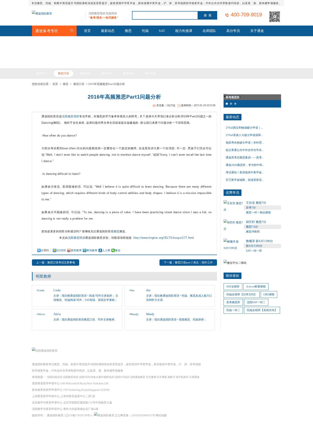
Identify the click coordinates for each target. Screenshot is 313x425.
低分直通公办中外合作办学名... (245, 150)
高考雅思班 (233, 302)
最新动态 (108, 31)
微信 (117, 250)
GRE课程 (268, 294)
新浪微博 (76, 250)
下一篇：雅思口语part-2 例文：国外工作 (188, 262)
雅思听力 (41, 73)
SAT (162, 31)
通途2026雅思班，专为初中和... (245, 165)
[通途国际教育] (42, 13)
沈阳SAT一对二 (256, 302)
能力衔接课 (183, 31)
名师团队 (209, 31)
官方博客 (162, 377)
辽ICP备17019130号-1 (78, 415)
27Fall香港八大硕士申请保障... (244, 135)
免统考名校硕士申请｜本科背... (245, 142)
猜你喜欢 (232, 275)
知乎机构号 (182, 377)
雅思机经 (128, 73)
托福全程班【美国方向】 (262, 310)
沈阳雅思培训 (70, 116)
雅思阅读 (85, 73)
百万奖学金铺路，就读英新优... (245, 179)
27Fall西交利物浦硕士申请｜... (244, 127)
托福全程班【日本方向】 (241, 294)
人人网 (106, 250)
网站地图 (161, 415)
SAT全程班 (233, 286)
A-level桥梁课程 (256, 286)
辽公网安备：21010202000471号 (135, 415)
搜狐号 (171, 377)
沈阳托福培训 (54, 377)
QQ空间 (61, 250)
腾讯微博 (91, 250)
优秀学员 (232, 192)
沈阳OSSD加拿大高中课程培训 (96, 377)
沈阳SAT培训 (121, 377)
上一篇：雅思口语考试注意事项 (55, 262)
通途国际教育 (55, 415)
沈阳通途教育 (137, 377)
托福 (145, 31)
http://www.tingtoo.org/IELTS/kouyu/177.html (164, 237)
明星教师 (43, 276)
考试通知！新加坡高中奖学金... (245, 172)
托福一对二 (233, 310)
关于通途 (257, 31)
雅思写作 (106, 73)
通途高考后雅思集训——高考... (245, 157)
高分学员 (233, 31)
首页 (87, 31)
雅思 (128, 31)
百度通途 (194, 377)
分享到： (46, 250)
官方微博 (151, 377)
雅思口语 (63, 73)
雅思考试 (150, 73)
